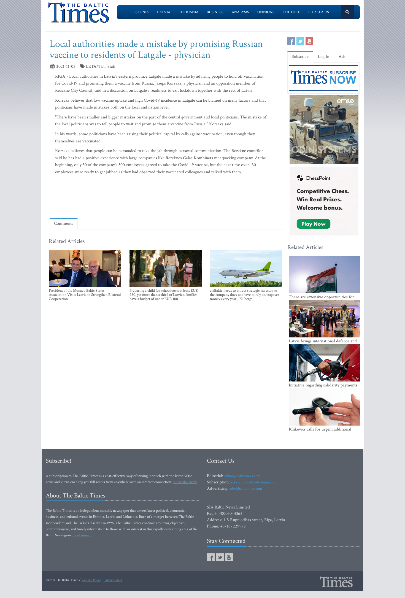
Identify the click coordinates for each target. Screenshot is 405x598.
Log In (323, 56)
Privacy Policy (113, 580)
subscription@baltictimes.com (254, 482)
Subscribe (300, 56)
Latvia (163, 12)
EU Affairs (318, 12)
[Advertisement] (166, 197)
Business (215, 12)
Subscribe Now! (185, 482)
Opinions (265, 12)
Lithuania (188, 12)
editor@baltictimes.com (242, 475)
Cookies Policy (91, 580)
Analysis (240, 12)
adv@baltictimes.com (245, 488)
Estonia (141, 12)
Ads (342, 56)
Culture (291, 12)
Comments (63, 223)
